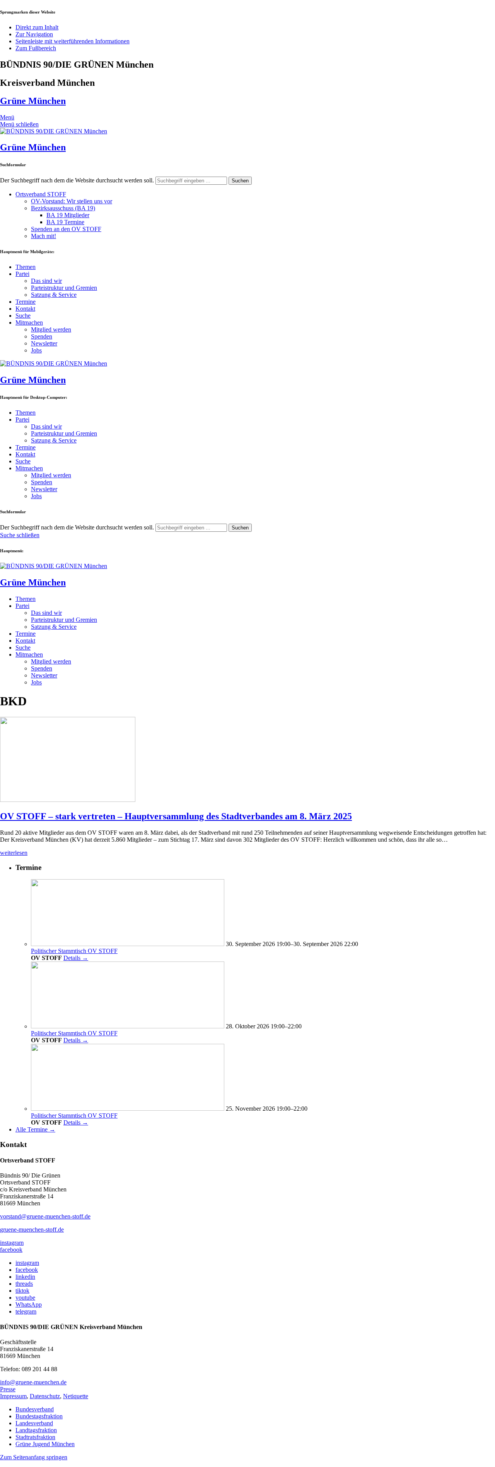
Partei (22, 274)
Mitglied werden (51, 329)
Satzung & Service (54, 294)
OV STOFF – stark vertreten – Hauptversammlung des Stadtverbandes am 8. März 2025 (176, 816)
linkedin (25, 1276)
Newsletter (44, 343)
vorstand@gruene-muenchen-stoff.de (45, 1216)
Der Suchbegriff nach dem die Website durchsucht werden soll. (77, 180)
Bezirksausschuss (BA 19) (63, 208)
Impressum (13, 1396)
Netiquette (75, 1396)
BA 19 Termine (65, 222)
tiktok (22, 1290)
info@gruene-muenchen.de (33, 1382)
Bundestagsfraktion (39, 1416)
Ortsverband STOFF (40, 194)
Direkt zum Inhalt (36, 27)
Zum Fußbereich (35, 48)
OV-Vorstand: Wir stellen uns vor (71, 201)
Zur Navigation (34, 34)
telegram (25, 1311)
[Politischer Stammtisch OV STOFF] (127, 944)
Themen (25, 267)
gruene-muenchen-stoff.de (32, 1229)
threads (24, 1283)
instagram (12, 1242)
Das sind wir (46, 280)
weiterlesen (13, 852)
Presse (7, 1389)
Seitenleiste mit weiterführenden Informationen (72, 41)
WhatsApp (28, 1304)
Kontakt (25, 308)
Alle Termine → (35, 1129)
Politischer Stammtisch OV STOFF (74, 951)
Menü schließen (19, 124)
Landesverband (34, 1423)
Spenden (41, 336)
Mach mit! (43, 236)
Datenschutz (45, 1396)
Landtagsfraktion (36, 1430)
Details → (75, 958)
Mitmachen (29, 322)
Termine (25, 301)
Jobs (36, 350)
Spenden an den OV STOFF (66, 229)
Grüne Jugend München (45, 1444)
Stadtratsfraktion (35, 1437)
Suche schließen (19, 535)
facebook (11, 1249)
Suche (23, 315)
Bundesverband (34, 1409)
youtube (25, 1297)
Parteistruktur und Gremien (64, 287)
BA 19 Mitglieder (67, 215)
